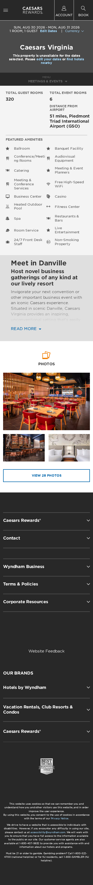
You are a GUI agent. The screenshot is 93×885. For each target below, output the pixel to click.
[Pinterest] (68, 634)
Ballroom (22, 148)
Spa (17, 218)
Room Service (26, 230)
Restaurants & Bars (67, 218)
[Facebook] (25, 634)
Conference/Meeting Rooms (29, 158)
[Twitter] (47, 634)
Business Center (28, 196)
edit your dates (48, 59)
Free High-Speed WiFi (69, 184)
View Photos (46, 475)
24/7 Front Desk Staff (28, 242)
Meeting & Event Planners (69, 170)
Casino (60, 196)
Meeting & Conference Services (24, 184)
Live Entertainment (67, 230)
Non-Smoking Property (67, 242)
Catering (21, 170)
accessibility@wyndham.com (47, 832)
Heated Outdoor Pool (28, 206)
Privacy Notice (59, 818)
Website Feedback (46, 651)
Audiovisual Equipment (65, 158)
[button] (46, 687)
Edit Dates (48, 31)
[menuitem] (5, 10)
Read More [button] (24, 329)
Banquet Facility (69, 148)
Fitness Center (67, 207)
